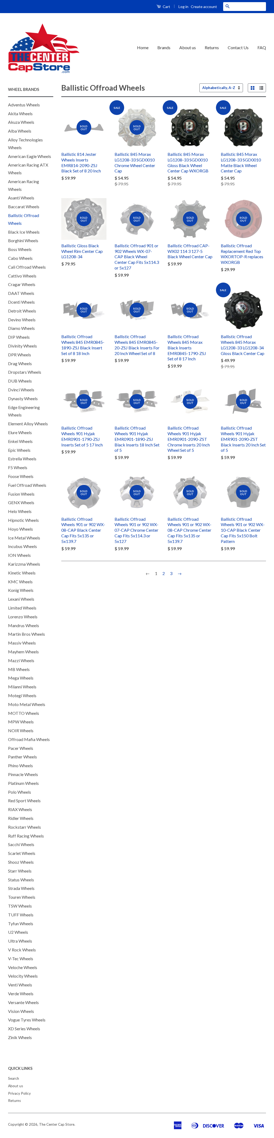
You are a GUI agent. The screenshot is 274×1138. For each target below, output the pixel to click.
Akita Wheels (20, 113)
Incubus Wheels (22, 546)
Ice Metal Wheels (24, 537)
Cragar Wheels (21, 284)
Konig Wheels (20, 590)
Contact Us (238, 47)
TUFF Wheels (20, 914)
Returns (212, 47)
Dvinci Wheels (21, 389)
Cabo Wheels (20, 258)
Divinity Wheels (22, 345)
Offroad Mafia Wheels (29, 739)
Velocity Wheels (23, 975)
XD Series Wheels (24, 1028)
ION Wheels (19, 555)
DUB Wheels (20, 380)
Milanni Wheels (22, 686)
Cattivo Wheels (22, 275)
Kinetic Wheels (22, 572)
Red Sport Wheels (24, 800)
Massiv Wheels (22, 642)
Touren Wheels (21, 897)
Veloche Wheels (22, 967)
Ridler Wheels (20, 818)
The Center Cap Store (56, 1124)
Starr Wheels (20, 870)
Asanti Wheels (21, 197)
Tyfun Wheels (20, 923)
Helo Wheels (20, 511)
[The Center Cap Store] (44, 48)
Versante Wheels (23, 1002)
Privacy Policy (19, 1093)
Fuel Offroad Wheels (27, 485)
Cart (166, 6)
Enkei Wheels (20, 441)
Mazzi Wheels (21, 660)
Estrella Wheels (22, 458)
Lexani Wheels (21, 598)
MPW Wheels (21, 721)
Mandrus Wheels (23, 625)
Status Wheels (21, 879)
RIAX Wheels (20, 809)
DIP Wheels (19, 337)
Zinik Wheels (20, 1037)
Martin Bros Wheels (26, 633)
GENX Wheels (21, 502)
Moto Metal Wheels (26, 704)
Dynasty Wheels (23, 398)
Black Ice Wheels (24, 231)
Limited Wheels (22, 607)
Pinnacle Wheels (23, 774)
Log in (183, 6)
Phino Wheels (20, 765)
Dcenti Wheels (21, 301)
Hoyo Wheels (20, 528)
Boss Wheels (20, 249)
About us (187, 47)
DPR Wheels (19, 354)
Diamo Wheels (21, 328)
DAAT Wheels (21, 293)
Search (13, 1078)
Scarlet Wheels (21, 853)
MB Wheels (19, 669)
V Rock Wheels (22, 949)
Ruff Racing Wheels (26, 835)
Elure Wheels (20, 432)
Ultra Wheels (20, 940)
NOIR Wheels (20, 730)
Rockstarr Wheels (24, 827)
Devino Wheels (22, 319)
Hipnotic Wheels (23, 520)
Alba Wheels (19, 130)
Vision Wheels (21, 1011)
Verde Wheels (20, 993)
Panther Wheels (22, 756)
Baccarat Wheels (23, 206)
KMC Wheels (20, 581)
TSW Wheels (20, 905)
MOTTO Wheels (23, 713)
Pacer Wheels (20, 748)
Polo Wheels (19, 791)
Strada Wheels (21, 888)
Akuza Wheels (21, 122)
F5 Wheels (17, 467)
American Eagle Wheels (29, 156)
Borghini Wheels (23, 240)
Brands (163, 47)
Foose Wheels (20, 476)
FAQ (261, 47)
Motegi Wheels (22, 695)
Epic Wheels (19, 450)
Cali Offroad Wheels (27, 266)
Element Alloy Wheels (28, 423)
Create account (204, 6)
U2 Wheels (18, 932)
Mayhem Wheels (23, 651)
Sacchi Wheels (21, 844)
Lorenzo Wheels (22, 616)
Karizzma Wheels (24, 563)
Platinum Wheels (23, 783)
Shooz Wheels (21, 862)
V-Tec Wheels (20, 958)
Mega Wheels (20, 677)
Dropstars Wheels (24, 372)
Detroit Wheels (22, 310)
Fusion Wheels (21, 493)
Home (143, 47)
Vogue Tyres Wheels (26, 1019)
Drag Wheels (20, 363)
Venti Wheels (20, 984)
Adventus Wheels (24, 104)
